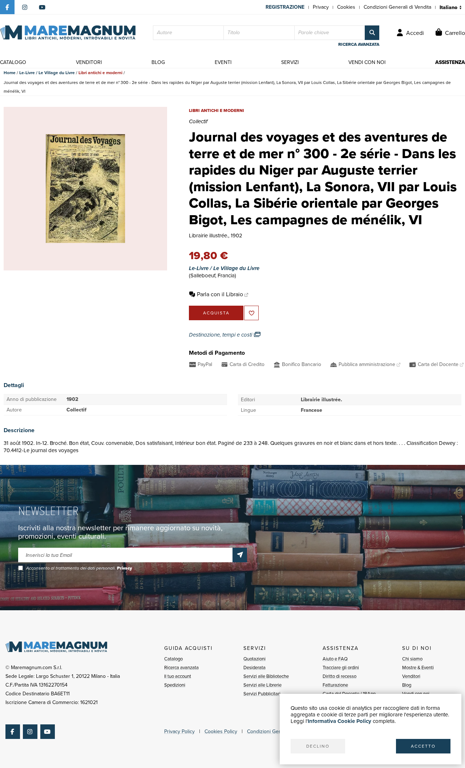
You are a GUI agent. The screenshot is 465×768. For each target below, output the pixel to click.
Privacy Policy (179, 731)
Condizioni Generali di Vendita (397, 7)
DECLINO (317, 746)
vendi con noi (366, 62)
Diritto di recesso (339, 676)
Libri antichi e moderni (100, 72)
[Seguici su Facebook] (7, 7)
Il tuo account (177, 676)
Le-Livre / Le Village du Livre (47, 72)
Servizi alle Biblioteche (266, 676)
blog (158, 62)
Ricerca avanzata (181, 667)
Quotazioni (254, 658)
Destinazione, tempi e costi (221, 334)
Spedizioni (174, 684)
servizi (290, 62)
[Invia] (239, 555)
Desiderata (254, 667)
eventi (223, 62)
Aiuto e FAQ (335, 658)
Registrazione (285, 7)
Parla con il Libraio (219, 294)
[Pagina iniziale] (68, 32)
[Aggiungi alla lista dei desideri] (251, 313)
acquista (216, 313)
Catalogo (173, 658)
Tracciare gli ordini (341, 667)
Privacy (321, 7)
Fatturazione (335, 684)
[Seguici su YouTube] (42, 7)
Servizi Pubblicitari (261, 693)
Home (10, 72)
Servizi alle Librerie (262, 684)
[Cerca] (372, 32)
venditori (89, 62)
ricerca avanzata (358, 44)
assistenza (450, 62)
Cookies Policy (221, 731)
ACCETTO (423, 746)
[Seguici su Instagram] (24, 7)
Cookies (346, 7)
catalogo (13, 62)
